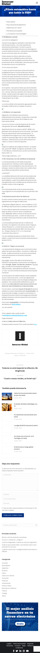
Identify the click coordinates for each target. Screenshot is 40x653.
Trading (4, 593)
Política (4, 591)
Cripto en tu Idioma (8, 575)
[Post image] (7, 396)
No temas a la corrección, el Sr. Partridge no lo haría (24, 437)
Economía (5, 578)
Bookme (4, 570)
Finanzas (5, 580)
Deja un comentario (20, 355)
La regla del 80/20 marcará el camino (26, 425)
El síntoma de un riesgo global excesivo (23, 448)
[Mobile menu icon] (37, 3)
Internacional (6, 583)
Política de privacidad (19, 643)
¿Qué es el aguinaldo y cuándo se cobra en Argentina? (19, 542)
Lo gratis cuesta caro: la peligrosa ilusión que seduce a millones (19, 550)
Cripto (4, 573)
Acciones (5, 563)
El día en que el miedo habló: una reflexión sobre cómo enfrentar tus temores (19, 546)
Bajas (24, 645)
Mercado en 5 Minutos (18, 353)
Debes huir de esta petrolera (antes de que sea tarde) (25, 394)
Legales (9, 643)
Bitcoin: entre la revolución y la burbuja (14, 537)
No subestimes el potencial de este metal (25, 416)
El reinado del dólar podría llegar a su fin (25, 405)
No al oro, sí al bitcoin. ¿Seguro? (12, 540)
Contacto (18, 645)
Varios (4, 596)
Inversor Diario (6, 586)
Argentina (5, 568)
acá (35, 324)
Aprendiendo (6, 565)
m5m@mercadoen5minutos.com (15, 315)
